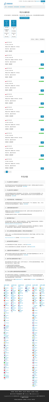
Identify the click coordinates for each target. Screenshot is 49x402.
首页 (6, 6)
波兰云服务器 (22, 6)
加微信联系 (38, 1)
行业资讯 (32, 391)
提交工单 (24, 391)
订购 (42, 51)
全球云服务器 (10, 6)
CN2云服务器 (32, 279)
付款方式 (16, 391)
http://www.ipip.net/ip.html (25, 237)
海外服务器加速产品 (19, 279)
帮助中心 (20, 391)
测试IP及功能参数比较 (24, 17)
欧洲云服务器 (16, 6)
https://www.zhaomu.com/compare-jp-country (13, 223)
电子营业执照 (25, 397)
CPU (32, 39)
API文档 (36, 391)
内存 (36, 39)
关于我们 (12, 391)
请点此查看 (25, 186)
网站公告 (28, 391)
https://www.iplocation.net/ (10, 237)
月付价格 (41, 39)
